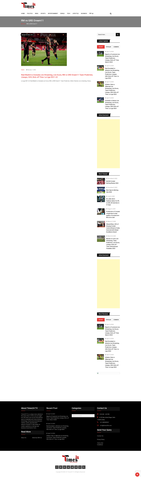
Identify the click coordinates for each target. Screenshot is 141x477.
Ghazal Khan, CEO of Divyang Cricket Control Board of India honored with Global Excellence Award (113, 228)
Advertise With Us (37, 437)
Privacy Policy (100, 439)
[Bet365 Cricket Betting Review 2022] (101, 181)
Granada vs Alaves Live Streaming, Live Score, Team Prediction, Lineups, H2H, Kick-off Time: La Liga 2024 (112, 104)
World (62, 13)
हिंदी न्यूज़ (91, 13)
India (36, 13)
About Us (23, 437)
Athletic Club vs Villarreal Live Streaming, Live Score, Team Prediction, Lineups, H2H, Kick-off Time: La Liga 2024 (57, 437)
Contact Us (100, 436)
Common (116, 46)
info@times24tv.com (106, 425)
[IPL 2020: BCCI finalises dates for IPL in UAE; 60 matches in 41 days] (101, 199)
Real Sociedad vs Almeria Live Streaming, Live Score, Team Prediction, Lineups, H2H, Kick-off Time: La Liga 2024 (57, 427)
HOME (23, 13)
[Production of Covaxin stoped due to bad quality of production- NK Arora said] (101, 211)
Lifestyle (76, 13)
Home (24, 23)
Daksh (22, 70)
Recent (101, 46)
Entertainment (53, 13)
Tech (68, 13)
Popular (108, 46)
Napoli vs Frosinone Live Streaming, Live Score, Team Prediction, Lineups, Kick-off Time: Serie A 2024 (112, 58)
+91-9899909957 (104, 422)
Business (84, 13)
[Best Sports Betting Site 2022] (101, 190)
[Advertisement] (108, 143)
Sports (43, 13)
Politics (30, 13)
